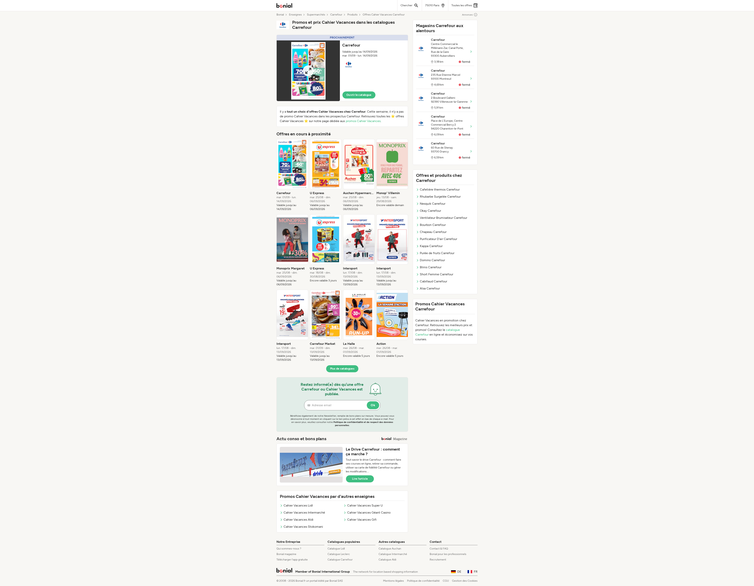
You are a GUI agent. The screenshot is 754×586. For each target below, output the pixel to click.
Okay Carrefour (430, 211)
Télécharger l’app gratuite (292, 559)
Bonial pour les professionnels (448, 554)
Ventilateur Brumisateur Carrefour (443, 218)
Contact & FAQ (439, 548)
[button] (342, 68)
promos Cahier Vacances (363, 121)
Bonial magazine (286, 554)
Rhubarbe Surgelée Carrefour (440, 196)
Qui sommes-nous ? (288, 548)
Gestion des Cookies (465, 580)
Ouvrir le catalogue (359, 95)
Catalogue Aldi (387, 559)
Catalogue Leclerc (339, 554)
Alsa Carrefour (430, 288)
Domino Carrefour (432, 260)
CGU (446, 580)
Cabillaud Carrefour (433, 281)
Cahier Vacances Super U (365, 505)
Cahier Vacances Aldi (298, 519)
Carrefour (336, 14)
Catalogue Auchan (390, 548)
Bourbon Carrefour (433, 225)
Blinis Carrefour (430, 267)
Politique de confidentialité (423, 580)
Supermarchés (316, 14)
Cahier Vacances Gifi (362, 519)
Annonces (467, 14)
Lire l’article (360, 478)
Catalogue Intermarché (393, 554)
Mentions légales (393, 580)
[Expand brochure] (308, 70)
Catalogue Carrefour (340, 559)
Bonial (280, 14)
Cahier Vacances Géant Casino (369, 512)
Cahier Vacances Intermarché (304, 512)
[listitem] (292, 175)
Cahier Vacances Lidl (298, 505)
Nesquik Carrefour (432, 203)
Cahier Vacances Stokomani (303, 526)
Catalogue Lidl (336, 548)
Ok (373, 405)
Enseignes (295, 14)
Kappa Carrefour (431, 246)
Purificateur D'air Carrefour (438, 239)
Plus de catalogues (342, 368)
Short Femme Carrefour (436, 274)
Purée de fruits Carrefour (437, 253)
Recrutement (438, 559)
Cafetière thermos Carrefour (440, 189)
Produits (352, 14)
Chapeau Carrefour (433, 232)
